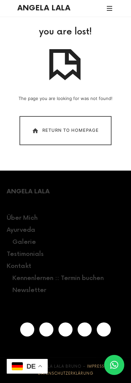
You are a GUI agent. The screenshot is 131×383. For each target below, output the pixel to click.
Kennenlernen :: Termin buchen (58, 278)
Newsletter (29, 290)
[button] (114, 365)
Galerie (24, 242)
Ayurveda (21, 229)
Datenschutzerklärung (65, 373)
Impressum (99, 366)
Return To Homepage (70, 130)
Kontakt (19, 266)
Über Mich (22, 217)
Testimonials (25, 254)
